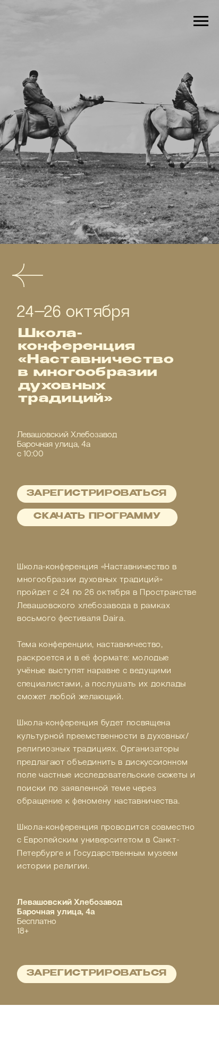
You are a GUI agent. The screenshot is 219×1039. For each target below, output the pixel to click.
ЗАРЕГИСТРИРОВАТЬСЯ (97, 770)
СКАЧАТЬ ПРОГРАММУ (97, 793)
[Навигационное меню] (200, 21)
